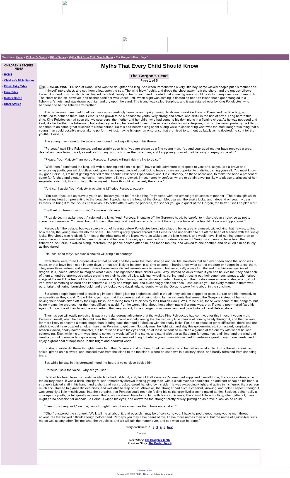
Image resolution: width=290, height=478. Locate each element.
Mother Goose (13, 98)
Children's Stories (36, 57)
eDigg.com (147, 474)
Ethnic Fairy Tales (15, 86)
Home (19, 57)
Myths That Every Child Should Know (91, 57)
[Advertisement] (145, 24)
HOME (8, 74)
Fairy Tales (11, 92)
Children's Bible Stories (19, 80)
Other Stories (58, 57)
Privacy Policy (145, 470)
